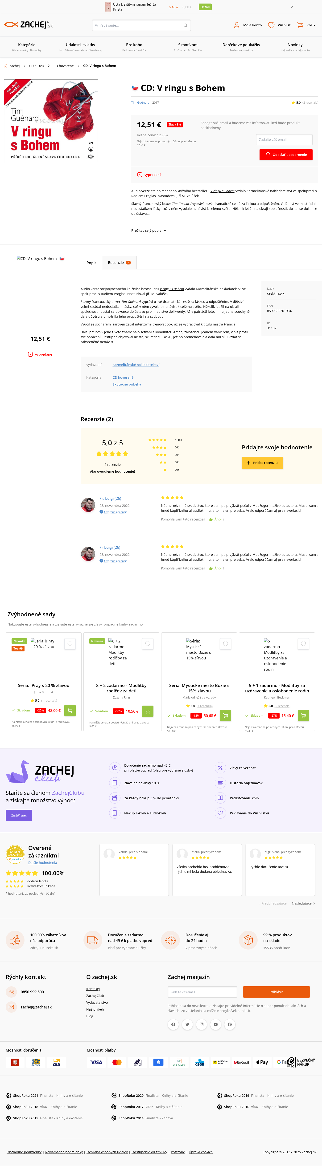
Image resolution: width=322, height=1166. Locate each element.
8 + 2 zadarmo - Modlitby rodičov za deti (121, 688)
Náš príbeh (95, 1009)
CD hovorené (64, 66)
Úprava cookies (201, 1152)
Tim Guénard (140, 102)
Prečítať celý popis (146, 230)
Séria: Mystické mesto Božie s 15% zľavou (199, 688)
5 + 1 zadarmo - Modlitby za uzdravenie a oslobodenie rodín (277, 688)
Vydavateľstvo (97, 1002)
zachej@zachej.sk (36, 1007)
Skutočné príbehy (127, 384)
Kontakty (93, 989)
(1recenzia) (49, 700)
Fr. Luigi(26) (110, 498)
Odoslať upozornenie (290, 154)
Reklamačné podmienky (64, 1152)
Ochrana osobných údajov (107, 1152)
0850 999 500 (32, 992)
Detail (205, 7)
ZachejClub (95, 995)
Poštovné (178, 1152)
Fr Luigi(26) (109, 547)
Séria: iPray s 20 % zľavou (43, 685)
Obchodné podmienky (24, 1152)
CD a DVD (36, 66)
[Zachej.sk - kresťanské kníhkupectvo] (28, 25)
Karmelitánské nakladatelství (136, 364)
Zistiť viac (19, 815)
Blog (89, 1016)
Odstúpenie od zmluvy (149, 1152)
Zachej (14, 66)
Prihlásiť (276, 992)
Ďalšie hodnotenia (42, 862)
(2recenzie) (310, 102)
